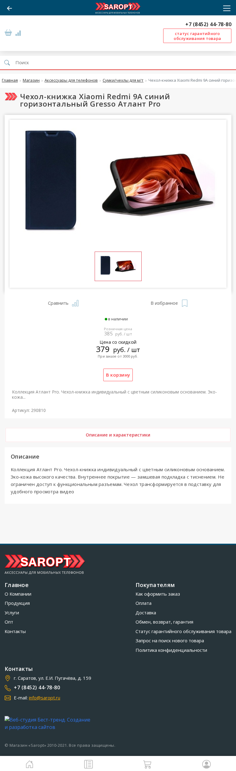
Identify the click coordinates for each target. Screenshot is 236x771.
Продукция (17, 603)
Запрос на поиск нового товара (170, 640)
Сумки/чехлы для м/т (123, 80)
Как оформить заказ (158, 594)
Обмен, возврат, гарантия (164, 622)
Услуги (12, 612)
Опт (9, 622)
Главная (10, 80)
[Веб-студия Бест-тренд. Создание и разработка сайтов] (49, 723)
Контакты (15, 631)
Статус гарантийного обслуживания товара (183, 631)
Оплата (143, 603)
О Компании (18, 594)
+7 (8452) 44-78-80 (208, 24)
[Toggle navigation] (224, 8)
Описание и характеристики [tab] (118, 435)
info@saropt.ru (44, 698)
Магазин (31, 80)
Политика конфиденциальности (171, 650)
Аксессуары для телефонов (71, 80)
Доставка (146, 612)
